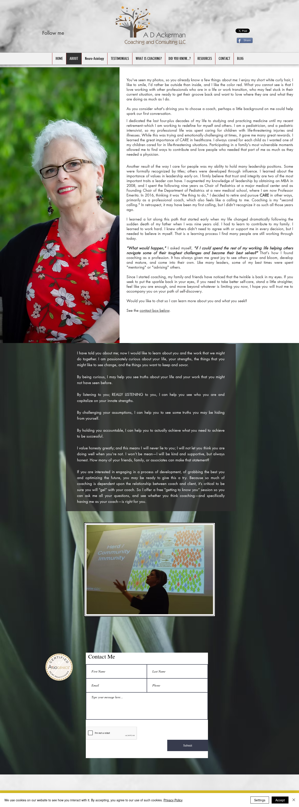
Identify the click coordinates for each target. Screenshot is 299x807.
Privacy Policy (173, 800)
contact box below (154, 310)
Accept (280, 800)
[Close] (293, 800)
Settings (259, 800)
